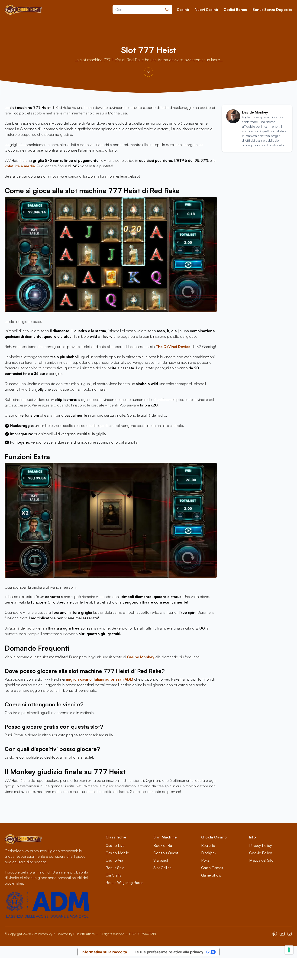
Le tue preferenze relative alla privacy (169, 952)
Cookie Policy (260, 853)
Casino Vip (114, 860)
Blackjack (208, 853)
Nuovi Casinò (206, 9)
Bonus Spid (115, 867)
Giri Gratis (113, 875)
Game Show (211, 875)
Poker (206, 860)
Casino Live (115, 845)
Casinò (183, 9)
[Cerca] (167, 9)
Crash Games (212, 867)
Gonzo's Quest (165, 853)
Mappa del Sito (261, 860)
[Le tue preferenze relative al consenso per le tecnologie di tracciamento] (288, 949)
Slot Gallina (162, 867)
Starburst (160, 860)
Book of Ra (162, 845)
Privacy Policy (260, 845)
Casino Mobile (117, 853)
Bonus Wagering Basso (125, 882)
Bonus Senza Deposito (272, 9)
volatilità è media (20, 166)
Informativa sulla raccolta (104, 952)
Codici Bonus (235, 9)
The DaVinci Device (173, 346)
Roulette (208, 845)
